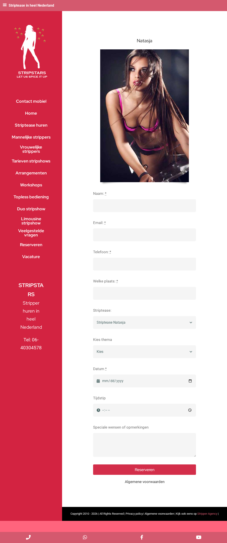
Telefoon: (102, 252)
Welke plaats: (105, 281)
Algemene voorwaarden (144, 481)
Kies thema (102, 339)
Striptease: (102, 310)
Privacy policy (134, 513)
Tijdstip (99, 398)
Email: (99, 222)
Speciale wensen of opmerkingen (121, 427)
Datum (100, 369)
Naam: (99, 193)
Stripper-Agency (207, 513)
